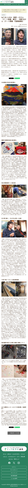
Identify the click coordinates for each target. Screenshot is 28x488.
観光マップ (16, 459)
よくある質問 (14, 478)
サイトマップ (14, 473)
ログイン (14, 467)
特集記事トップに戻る (14, 433)
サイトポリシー (14, 470)
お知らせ (9, 454)
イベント (23, 454)
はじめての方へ (16, 454)
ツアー (18, 456)
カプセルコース (12, 456)
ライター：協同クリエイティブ (20, 26)
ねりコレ (11, 459)
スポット (5, 456)
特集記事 (23, 456)
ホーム (4, 454)
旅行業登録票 (14, 475)
